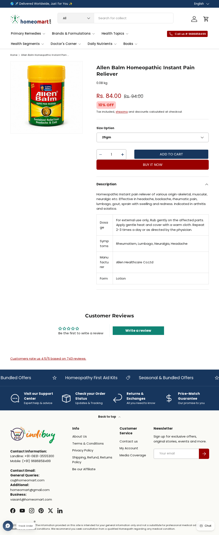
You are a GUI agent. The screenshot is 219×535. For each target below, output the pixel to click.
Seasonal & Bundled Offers (162, 378)
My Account (129, 448)
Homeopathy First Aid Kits (87, 378)
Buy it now (153, 164)
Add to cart (171, 154)
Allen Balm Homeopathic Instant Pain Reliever (45, 55)
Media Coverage (133, 455)
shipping (122, 112)
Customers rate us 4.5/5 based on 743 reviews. (48, 358)
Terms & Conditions (88, 443)
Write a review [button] (138, 330)
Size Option (105, 128)
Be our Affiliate (84, 469)
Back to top (107, 417)
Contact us (129, 441)
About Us (79, 436)
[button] (206, 19)
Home (13, 55)
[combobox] (115, 18)
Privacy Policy (82, 450)
